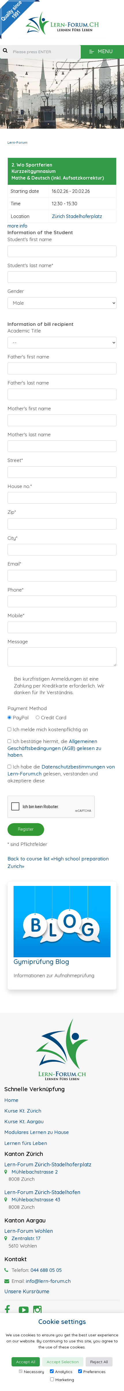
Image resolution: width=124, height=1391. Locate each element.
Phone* (15, 590)
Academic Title (24, 331)
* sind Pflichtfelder (27, 844)
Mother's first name (29, 408)
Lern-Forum (17, 142)
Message (17, 641)
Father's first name (28, 357)
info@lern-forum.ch (48, 1281)
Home (11, 1100)
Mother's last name (29, 434)
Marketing (64, 1379)
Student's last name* (30, 265)
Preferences (94, 1371)
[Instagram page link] (36, 1312)
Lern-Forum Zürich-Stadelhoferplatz (47, 1164)
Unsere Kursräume (26, 1291)
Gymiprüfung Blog (41, 962)
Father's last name (28, 383)
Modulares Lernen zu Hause (36, 1132)
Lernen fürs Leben (25, 1143)
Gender (15, 291)
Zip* (11, 512)
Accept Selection (63, 1361)
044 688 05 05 (46, 1270)
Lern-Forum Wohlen (28, 1231)
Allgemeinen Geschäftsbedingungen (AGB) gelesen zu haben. (54, 748)
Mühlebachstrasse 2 (34, 1172)
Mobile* (15, 615)
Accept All (25, 1361)
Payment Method (27, 708)
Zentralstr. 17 (25, 1238)
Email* (14, 564)
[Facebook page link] (7, 1312)
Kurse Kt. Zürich (22, 1111)
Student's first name (29, 239)
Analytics (63, 1371)
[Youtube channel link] (22, 1312)
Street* (15, 460)
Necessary (34, 1371)
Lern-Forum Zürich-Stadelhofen (42, 1192)
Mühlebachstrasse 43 (35, 1199)
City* (12, 538)
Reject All (99, 1361)
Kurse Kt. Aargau (24, 1121)
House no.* (19, 486)
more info (17, 226)
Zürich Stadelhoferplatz (77, 216)
